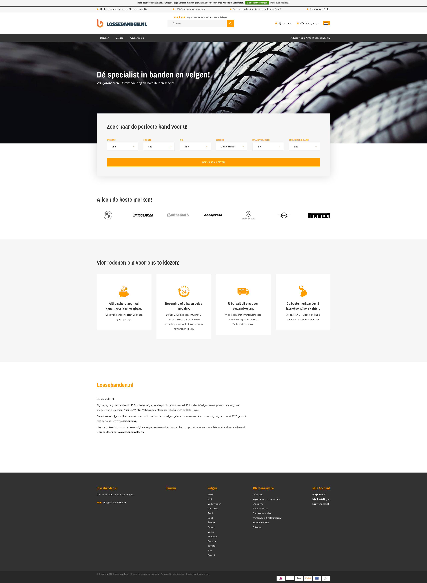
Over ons (258, 494)
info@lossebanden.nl (111, 502)
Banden (104, 37)
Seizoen (220, 140)
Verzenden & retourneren (267, 517)
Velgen (120, 37)
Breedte (111, 140)
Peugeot (212, 536)
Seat (210, 517)
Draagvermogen (261, 140)
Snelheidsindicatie (299, 140)
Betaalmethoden (262, 513)
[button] (326, 23)
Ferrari (211, 555)
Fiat (210, 550)
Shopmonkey (202, 574)
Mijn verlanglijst (320, 503)
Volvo (211, 531)
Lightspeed (178, 574)
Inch (182, 140)
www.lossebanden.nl (125, 420)
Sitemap (257, 527)
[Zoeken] (230, 23)
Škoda (211, 522)
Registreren (318, 494)
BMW (211, 494)
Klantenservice (261, 522)
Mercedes (213, 508)
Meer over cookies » (280, 3)
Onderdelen (137, 37)
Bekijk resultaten (213, 162)
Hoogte (147, 140)
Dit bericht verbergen (257, 3)
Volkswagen (214, 503)
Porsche (212, 541)
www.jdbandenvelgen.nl (131, 431)
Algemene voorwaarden (266, 499)
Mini (210, 499)
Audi (210, 513)
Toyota (212, 545)
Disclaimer (258, 503)
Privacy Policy (260, 508)
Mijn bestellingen (321, 499)
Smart (211, 527)
